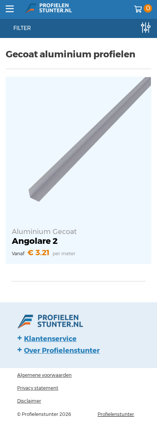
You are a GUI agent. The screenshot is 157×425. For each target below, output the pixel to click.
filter (22, 28)
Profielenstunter (116, 414)
